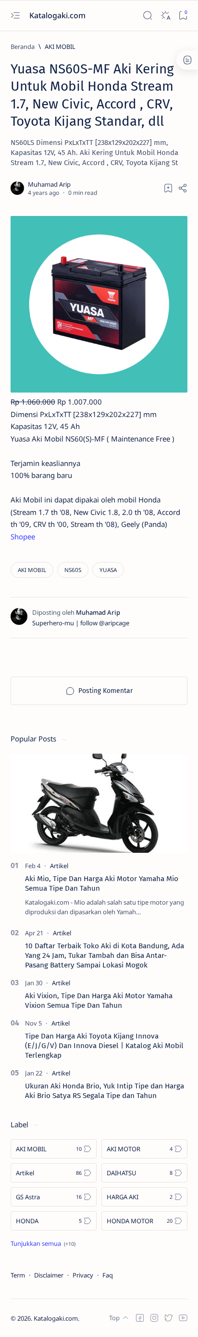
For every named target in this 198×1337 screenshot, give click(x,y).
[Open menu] (15, 15)
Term (18, 1275)
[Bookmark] (182, 15)
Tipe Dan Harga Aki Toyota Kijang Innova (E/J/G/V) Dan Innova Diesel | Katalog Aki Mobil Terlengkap (104, 1046)
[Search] (147, 15)
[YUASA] (108, 570)
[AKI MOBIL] (32, 570)
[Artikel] (59, 866)
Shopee (23, 536)
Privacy (83, 1275)
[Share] (182, 188)
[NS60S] (72, 570)
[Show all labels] (43, 1243)
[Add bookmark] (168, 188)
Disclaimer (48, 1275)
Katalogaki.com (58, 15)
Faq (107, 1275)
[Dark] (165, 15)
